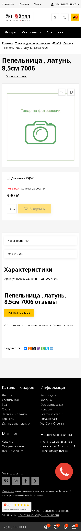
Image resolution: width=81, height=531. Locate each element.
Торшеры (8, 419)
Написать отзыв (19, 312)
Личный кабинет (12, 451)
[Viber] (38, 348)
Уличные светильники (16, 423)
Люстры (7, 395)
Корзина (46, 400)
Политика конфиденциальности (38, 515)
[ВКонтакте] (25, 348)
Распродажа (48, 395)
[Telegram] (51, 348)
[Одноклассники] (30, 348)
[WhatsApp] (43, 348)
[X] (34, 348)
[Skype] (47, 348)
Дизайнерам (48, 419)
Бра (4, 404)
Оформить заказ (51, 404)
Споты (6, 409)
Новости (46, 409)
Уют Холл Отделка (52, 423)
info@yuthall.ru (58, 451)
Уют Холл (8, 491)
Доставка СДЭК (22, 178)
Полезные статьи (51, 414)
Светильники (10, 400)
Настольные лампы (14, 414)
